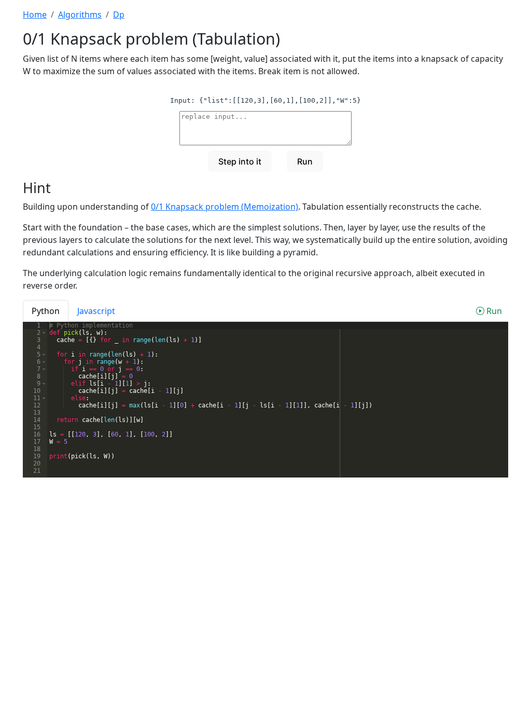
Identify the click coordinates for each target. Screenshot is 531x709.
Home (35, 14)
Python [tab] (46, 311)
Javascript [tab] (96, 311)
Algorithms (80, 14)
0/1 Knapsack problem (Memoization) (224, 206)
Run (493, 311)
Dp (118, 14)
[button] (44, 332)
